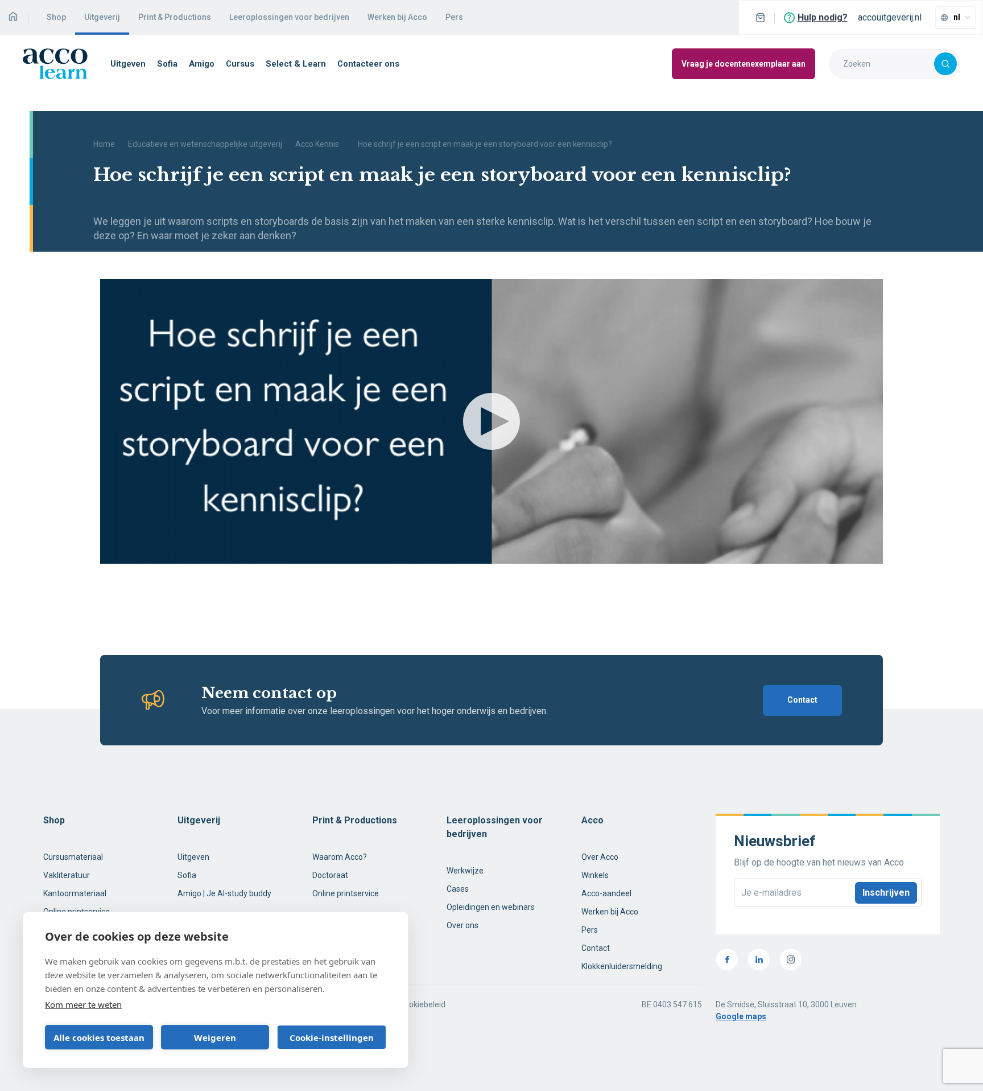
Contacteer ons (368, 64)
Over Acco (599, 857)
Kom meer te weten (83, 1004)
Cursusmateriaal (73, 857)
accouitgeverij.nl (890, 17)
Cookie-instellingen (332, 1037)
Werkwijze (465, 870)
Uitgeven (128, 64)
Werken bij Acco (397, 17)
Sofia (167, 64)
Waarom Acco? (339, 857)
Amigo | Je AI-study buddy (224, 893)
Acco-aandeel (606, 893)
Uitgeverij (102, 17)
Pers (454, 17)
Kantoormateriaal (74, 893)
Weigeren (215, 1037)
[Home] (13, 17)
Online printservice (345, 893)
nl (956, 17)
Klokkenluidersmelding (621, 966)
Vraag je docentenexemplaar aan (744, 63)
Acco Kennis (317, 144)
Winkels (595, 875)
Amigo (201, 64)
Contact (802, 699)
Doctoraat (330, 875)
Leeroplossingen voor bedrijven (289, 17)
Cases (458, 888)
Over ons (462, 925)
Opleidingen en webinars (491, 907)
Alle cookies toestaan (98, 1037)
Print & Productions (174, 17)
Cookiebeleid (422, 1004)
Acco (592, 820)
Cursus (240, 64)
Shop (56, 17)
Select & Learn (296, 64)
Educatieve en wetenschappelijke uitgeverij (205, 144)
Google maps (741, 1016)
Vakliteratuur (66, 875)
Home (104, 144)
